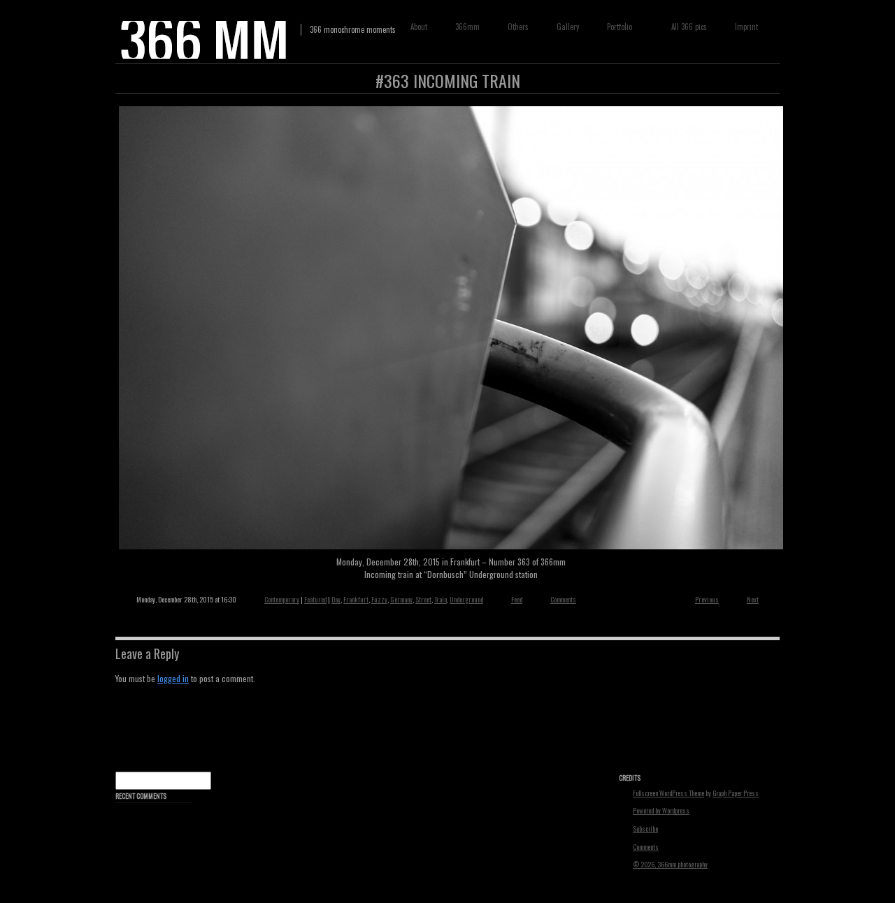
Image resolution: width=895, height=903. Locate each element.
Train (440, 599)
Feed (516, 599)
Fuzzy (379, 599)
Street (423, 599)
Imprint (746, 26)
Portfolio (616, 27)
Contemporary (281, 599)
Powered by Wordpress (661, 811)
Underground (466, 599)
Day (336, 599)
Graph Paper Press (736, 793)
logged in (173, 678)
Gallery (568, 26)
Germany (401, 599)
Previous (707, 599)
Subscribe (645, 829)
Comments (563, 599)
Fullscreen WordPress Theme (668, 793)
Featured (315, 599)
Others (518, 26)
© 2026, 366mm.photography (670, 864)
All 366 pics (689, 26)
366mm (467, 26)
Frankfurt (355, 599)
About (418, 26)
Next (753, 599)
